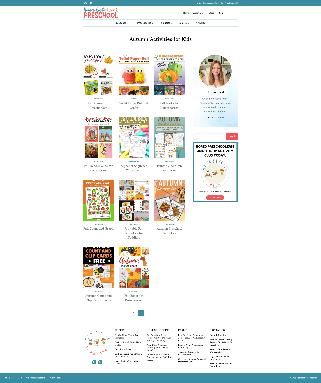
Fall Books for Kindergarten (169, 105)
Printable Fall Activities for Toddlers (134, 233)
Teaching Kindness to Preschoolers (188, 353)
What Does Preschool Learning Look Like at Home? (157, 347)
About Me (9, 378)
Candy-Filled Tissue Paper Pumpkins (128, 336)
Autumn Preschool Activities (169, 230)
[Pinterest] (91, 3)
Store (211, 13)
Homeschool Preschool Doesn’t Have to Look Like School (159, 357)
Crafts (134, 99)
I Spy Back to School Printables (219, 357)
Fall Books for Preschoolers (134, 298)
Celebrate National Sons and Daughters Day (192, 360)
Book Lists (184, 23)
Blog (220, 13)
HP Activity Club (230, 3)
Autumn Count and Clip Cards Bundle (98, 298)
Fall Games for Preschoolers (98, 105)
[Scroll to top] (315, 373)
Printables (134, 161)
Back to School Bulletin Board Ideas (221, 365)
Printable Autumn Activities (169, 168)
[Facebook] (85, 3)
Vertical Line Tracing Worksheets (220, 350)
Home (186, 13)
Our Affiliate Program (35, 378)
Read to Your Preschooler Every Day (190, 346)
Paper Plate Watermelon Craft (126, 362)
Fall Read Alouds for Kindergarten (98, 168)
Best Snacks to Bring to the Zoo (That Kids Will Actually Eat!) (191, 338)
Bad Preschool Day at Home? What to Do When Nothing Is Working (159, 338)
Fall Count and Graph (98, 228)
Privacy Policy (55, 378)
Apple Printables (218, 335)
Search (231, 136)
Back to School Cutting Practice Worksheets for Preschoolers (221, 342)
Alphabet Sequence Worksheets (134, 168)
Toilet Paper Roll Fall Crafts (134, 105)
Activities (201, 23)
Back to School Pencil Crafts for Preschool (128, 355)
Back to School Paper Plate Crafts (128, 343)
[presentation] (98, 75)
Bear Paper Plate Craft (126, 349)
